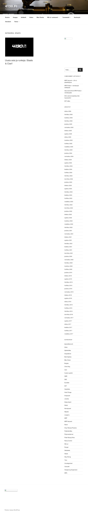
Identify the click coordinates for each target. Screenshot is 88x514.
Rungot (66, 447)
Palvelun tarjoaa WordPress (12, 510)
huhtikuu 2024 (68, 172)
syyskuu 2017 (68, 321)
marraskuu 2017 (68, 318)
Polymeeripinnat (68, 434)
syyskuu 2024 (68, 163)
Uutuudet (66, 466)
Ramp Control (68, 441)
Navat (66, 424)
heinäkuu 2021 (68, 243)
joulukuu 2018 (68, 288)
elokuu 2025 (67, 137)
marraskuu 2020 (68, 259)
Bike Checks (40, 17)
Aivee (65, 347)
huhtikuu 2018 (68, 308)
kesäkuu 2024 (68, 169)
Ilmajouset (67, 395)
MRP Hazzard (68, 421)
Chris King (67, 366)
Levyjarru (67, 415)
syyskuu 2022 (68, 218)
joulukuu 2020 (68, 256)
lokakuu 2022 (68, 214)
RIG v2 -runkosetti (52, 17)
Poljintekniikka (68, 431)
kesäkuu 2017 (68, 327)
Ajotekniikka (67, 350)
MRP (65, 418)
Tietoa (16, 21)
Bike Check (67, 360)
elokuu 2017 (67, 324)
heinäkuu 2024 (68, 166)
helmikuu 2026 (68, 121)
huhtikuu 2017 (68, 330)
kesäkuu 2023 (68, 195)
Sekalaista (67, 450)
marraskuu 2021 (68, 234)
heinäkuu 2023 (68, 192)
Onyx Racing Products (70, 428)
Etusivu (7, 17)
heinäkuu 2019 (68, 282)
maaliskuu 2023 (68, 201)
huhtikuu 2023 (68, 198)
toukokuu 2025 (68, 140)
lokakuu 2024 (68, 159)
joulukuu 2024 (68, 153)
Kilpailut (66, 412)
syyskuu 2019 (68, 279)
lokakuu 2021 (68, 237)
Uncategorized (68, 463)
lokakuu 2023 (68, 185)
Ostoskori (8, 21)
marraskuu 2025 (68, 127)
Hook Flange (67, 392)
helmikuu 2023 (68, 205)
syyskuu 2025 (68, 134)
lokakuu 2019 (68, 276)
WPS (65, 473)
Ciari (65, 370)
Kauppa (15, 17)
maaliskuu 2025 (68, 147)
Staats (66, 453)
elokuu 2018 (67, 301)
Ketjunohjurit (67, 402)
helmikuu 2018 (68, 311)
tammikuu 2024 (68, 179)
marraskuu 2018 (68, 292)
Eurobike (66, 382)
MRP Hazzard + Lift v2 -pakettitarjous (70, 81)
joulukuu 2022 (68, 211)
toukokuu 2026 (68, 118)
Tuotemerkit (65, 17)
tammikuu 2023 (68, 208)
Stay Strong (67, 457)
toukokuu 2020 (68, 266)
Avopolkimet (67, 353)
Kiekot (31, 17)
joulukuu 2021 (68, 230)
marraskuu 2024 (68, 156)
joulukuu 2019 (68, 272)
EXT (65, 386)
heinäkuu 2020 (68, 263)
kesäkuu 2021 (68, 247)
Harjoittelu (67, 389)
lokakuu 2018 (68, 295)
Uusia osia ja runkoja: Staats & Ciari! (19, 62)
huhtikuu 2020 (68, 269)
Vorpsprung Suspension (70, 470)
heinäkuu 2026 (68, 114)
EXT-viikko (67, 101)
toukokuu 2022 (68, 221)
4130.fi (11, 6)
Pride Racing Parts (69, 437)
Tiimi (65, 460)
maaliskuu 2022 (68, 224)
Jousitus (66, 399)
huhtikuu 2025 (68, 143)
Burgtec (66, 363)
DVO (65, 379)
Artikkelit (23, 17)
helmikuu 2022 (68, 227)
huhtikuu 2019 (68, 285)
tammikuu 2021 (68, 253)
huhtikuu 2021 (68, 250)
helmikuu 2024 (68, 176)
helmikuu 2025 (68, 150)
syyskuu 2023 (68, 188)
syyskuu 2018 (68, 298)
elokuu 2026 (67, 111)
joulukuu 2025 (68, 124)
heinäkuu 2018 (68, 305)
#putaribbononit (68, 344)
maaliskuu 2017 (68, 334)
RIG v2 (66, 444)
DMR (65, 376)
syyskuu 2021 (68, 240)
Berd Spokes (67, 357)
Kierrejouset (67, 408)
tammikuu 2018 (68, 314)
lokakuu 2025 (68, 130)
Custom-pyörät (68, 373)
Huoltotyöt (77, 17)
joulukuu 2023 (68, 182)
